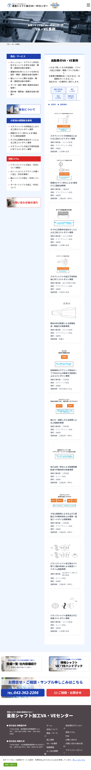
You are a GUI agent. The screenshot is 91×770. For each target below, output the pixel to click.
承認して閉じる (10, 765)
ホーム (49, 725)
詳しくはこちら (79, 760)
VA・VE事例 (51, 743)
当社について (52, 729)
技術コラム (70, 732)
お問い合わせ (71, 740)
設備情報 (50, 747)
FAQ (67, 736)
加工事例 (50, 740)
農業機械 (62, 104)
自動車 (52, 104)
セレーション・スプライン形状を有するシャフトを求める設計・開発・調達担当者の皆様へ (24, 65)
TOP (8, 44)
